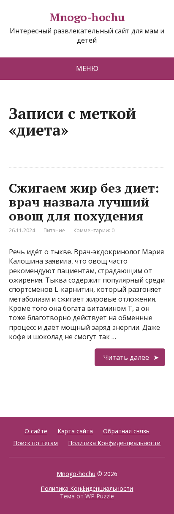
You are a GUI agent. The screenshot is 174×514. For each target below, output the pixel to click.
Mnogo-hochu (86, 17)
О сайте (35, 431)
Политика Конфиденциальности (114, 443)
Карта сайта (75, 431)
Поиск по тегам (35, 443)
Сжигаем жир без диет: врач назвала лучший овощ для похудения (84, 201)
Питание (54, 230)
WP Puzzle (99, 496)
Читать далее (126, 357)
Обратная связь (126, 431)
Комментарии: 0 (93, 230)
